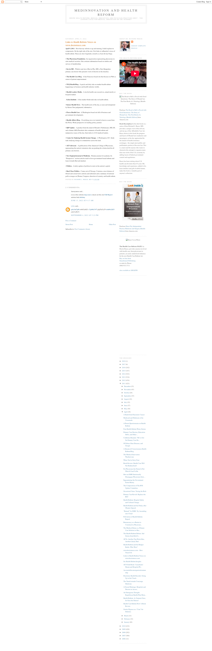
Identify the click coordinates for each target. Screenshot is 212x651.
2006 (124, 639)
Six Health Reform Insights (132, 561)
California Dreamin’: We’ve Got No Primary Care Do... (133, 439)
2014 (124, 374)
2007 (124, 635)
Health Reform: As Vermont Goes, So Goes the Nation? (134, 599)
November (127, 389)
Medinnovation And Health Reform (106, 12)
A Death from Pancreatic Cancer (134, 415)
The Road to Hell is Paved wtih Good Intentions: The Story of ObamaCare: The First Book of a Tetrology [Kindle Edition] (132, 113)
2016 (124, 367)
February (127, 619)
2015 (124, 371)
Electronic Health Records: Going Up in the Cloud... (134, 577)
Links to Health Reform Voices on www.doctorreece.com (134, 557)
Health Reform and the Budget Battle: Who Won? (133, 545)
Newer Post (69, 224)
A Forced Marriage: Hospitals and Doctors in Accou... (134, 588)
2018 (124, 361)
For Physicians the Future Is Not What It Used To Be (134, 470)
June (125, 405)
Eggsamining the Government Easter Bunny (133, 481)
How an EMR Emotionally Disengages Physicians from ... (134, 475)
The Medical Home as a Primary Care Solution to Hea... (134, 529)
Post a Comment (71, 220)
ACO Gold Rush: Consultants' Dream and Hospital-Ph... (133, 565)
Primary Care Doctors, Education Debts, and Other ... (134, 433)
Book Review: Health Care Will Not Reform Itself (134, 464)
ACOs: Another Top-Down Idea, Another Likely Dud (133, 540)
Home (91, 224)
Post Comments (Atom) (82, 229)
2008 (124, 632)
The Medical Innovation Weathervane (131, 455)
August (126, 399)
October (127, 393)
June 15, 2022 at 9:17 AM (82, 200)
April (126, 412)
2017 (124, 364)
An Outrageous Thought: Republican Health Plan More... (134, 593)
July (125, 402)
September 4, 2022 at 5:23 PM (85, 215)
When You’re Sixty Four (131, 460)
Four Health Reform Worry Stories (134, 429)
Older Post (112, 224)
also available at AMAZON (128, 270)
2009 (124, 629)
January (127, 622)
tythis (73, 206)
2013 (124, 377)
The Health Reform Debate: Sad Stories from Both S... (133, 534)
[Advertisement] (110, 30)
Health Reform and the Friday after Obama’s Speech (134, 506)
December (127, 386)
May (125, 408)
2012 (124, 380)
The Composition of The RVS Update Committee (133, 486)
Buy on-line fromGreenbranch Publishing (127, 259)
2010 (124, 626)
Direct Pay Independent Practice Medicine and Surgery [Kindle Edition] (132, 228)
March (126, 616)
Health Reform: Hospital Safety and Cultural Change (133, 501)
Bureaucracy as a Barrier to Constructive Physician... (132, 523)
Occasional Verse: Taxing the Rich (134, 491)
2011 (124, 383)
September (127, 396)
